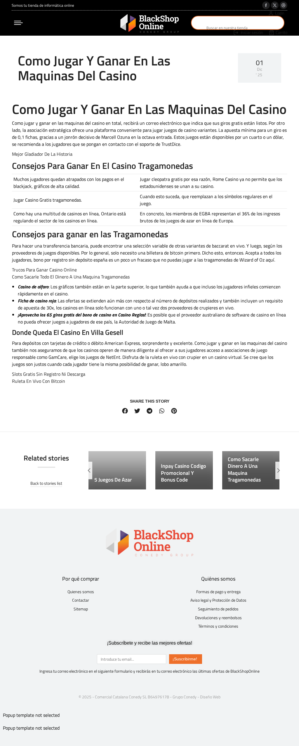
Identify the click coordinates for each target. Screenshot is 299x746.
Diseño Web (210, 697)
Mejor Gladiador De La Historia (42, 153)
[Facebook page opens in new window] (266, 5)
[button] (125, 411)
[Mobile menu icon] (18, 23)
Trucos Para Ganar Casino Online (44, 269)
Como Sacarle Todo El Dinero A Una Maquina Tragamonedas (71, 276)
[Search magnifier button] (198, 23)
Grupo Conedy (185, 697)
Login (279, 13)
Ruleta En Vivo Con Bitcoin (38, 381)
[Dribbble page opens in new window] (283, 5)
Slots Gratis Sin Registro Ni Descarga (48, 374)
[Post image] (117, 470)
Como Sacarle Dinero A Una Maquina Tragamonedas (244, 469)
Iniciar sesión (252, 32)
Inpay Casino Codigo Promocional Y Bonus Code (183, 473)
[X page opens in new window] (275, 5)
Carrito (281, 32)
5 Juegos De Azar (113, 480)
